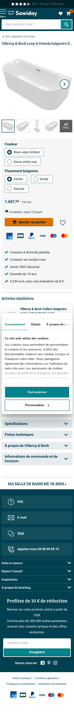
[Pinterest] (49, 662)
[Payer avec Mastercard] (64, 236)
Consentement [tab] (15, 324)
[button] (62, 223)
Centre (18, 179)
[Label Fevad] (9, 236)
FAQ (20, 501)
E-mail (21, 517)
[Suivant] (64, 84)
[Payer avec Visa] (42, 236)
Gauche (19, 188)
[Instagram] (55, 662)
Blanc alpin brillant (27, 152)
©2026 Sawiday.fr (22, 678)
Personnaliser (34, 405)
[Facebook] (42, 662)
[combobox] (31, 24)
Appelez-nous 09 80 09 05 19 (38, 549)
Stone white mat (25, 162)
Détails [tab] (35, 324)
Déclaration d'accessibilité (52, 684)
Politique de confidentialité (20, 684)
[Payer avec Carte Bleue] (20, 236)
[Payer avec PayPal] (31, 236)
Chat (20, 533)
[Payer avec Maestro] (53, 236)
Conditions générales (46, 678)
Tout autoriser (37, 392)
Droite (44, 179)
